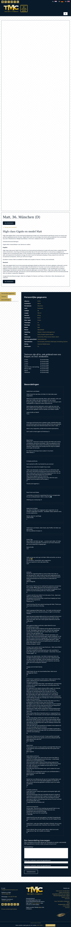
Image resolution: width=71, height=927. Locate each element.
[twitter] (5, 2)
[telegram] (12, 2)
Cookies (14, 909)
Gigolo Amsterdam (64, 892)
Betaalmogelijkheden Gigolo (62, 895)
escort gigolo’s (36, 903)
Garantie (67, 898)
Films (45, 336)
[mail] (15, 2)
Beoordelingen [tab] (5, 299)
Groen (39, 320)
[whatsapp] (8, 2)
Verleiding (60, 341)
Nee (39, 325)
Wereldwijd (41, 329)
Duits (39, 301)
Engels (43, 334)
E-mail (26, 865)
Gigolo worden (65, 897)
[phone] (18, 2)
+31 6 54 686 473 (5, 894)
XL (38, 346)
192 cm (39, 313)
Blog (68, 903)
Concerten (40, 336)
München (40, 306)
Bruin (39, 317)
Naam (26, 860)
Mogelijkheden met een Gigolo (61, 894)
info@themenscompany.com (9, 889)
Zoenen (65, 341)
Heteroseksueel (42, 339)
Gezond (40, 344)
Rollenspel (53, 341)
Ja (38, 322)
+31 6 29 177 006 (12, 896)
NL (53, 1)
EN (66, 1)
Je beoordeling (28, 847)
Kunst (49, 336)
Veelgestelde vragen (64, 904)
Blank (39, 303)
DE (60, 1)
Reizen (53, 336)
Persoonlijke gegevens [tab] (7, 293)
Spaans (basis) (49, 334)
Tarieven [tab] (3, 296)
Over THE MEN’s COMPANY (62, 901)
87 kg (39, 315)
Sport (57, 336)
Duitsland (40, 308)
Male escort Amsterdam (63, 891)
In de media (66, 906)
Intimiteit (47, 341)
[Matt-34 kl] (26, 116)
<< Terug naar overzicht (10, 227)
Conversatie (41, 341)
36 (38, 310)
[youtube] (2, 2)
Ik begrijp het (50, 925)
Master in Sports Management (46, 332)
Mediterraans (46, 344)
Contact (67, 907)
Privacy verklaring (6, 909)
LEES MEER (40, 925)
